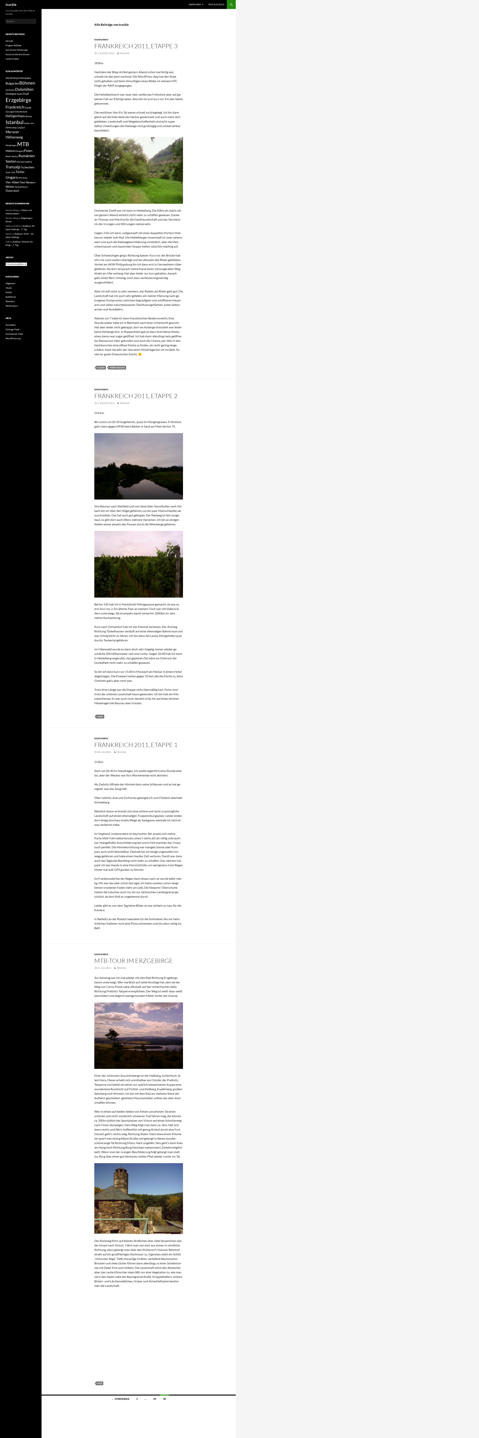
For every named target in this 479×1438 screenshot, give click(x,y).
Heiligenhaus (15, 116)
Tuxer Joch (10, 172)
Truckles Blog (216, 4)
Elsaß (101, 367)
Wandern (30, 182)
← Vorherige (120, 1398)
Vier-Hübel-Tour (15, 182)
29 (154, 1398)
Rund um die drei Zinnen (18, 54)
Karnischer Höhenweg (17, 49)
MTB (99, 1383)
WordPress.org (13, 338)
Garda (28, 107)
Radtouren (195, 4)
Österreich (12, 190)
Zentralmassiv (21, 187)
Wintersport (12, 305)
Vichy (25, 178)
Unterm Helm (12, 58)
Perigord (20, 151)
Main (100, 716)
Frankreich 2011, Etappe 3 (136, 46)
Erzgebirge (18, 100)
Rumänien (27, 156)
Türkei (20, 172)
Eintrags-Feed (12, 329)
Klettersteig (11, 127)
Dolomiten (24, 89)
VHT (20, 178)
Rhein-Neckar (117, 367)
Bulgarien (12, 83)
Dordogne (11, 93)
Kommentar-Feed (14, 333)
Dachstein (10, 90)
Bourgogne (26, 78)
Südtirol (28, 162)
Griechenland (21, 111)
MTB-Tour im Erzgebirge (133, 960)
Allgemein (10, 283)
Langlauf (21, 127)
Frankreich (15, 107)
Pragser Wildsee (13, 45)
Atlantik (9, 78)
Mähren (10, 150)
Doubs (19, 94)
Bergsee (17, 78)
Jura (32, 123)
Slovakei (21, 162)
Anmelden (11, 324)
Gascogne (10, 111)
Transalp (13, 166)
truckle (11, 4)
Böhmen (27, 83)
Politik (9, 292)
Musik (9, 287)
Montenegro (11, 145)
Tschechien (27, 167)
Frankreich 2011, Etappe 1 (136, 745)
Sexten (11, 161)
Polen (28, 151)
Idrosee (9, 40)
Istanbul (15, 122)
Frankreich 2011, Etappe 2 (136, 396)
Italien (27, 123)
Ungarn (12, 177)
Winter (10, 186)
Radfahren (101, 39)
